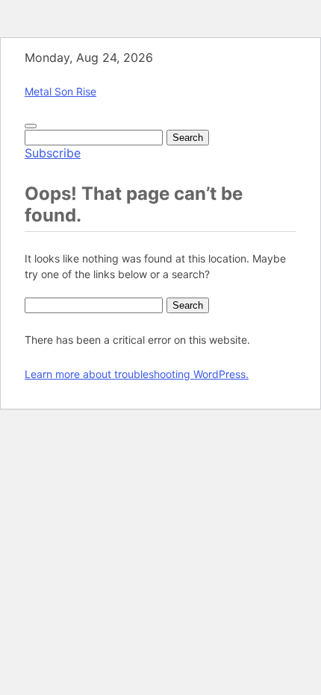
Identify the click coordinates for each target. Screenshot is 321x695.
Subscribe (53, 152)
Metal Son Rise (60, 91)
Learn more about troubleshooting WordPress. (137, 374)
